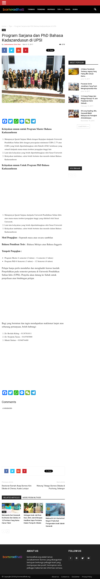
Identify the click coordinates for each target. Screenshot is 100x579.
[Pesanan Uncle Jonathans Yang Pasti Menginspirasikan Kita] (73, 86)
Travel (67, 9)
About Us (55, 577)
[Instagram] (76, 558)
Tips (59, 9)
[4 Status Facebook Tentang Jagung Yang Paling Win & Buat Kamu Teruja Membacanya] (73, 71)
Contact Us (65, 577)
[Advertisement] (50, 19)
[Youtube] (88, 558)
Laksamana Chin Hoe (12, 44)
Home (4, 26)
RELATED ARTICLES (11, 498)
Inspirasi (51, 9)
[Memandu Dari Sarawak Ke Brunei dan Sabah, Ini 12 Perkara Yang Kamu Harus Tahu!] (11, 508)
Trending (41, 9)
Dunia (75, 9)
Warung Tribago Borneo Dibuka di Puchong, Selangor (51, 487)
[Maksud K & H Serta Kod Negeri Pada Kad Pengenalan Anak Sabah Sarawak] (55, 509)
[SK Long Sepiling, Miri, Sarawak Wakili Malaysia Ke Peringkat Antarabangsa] (73, 114)
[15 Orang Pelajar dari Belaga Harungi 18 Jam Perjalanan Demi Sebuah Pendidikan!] (73, 99)
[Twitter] (82, 558)
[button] (95, 9)
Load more (82, 126)
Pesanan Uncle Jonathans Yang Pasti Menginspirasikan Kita (89, 86)
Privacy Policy (87, 577)
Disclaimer (76, 577)
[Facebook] (70, 558)
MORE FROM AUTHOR (32, 498)
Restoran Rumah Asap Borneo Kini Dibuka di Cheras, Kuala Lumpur (16, 487)
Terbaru (31, 9)
